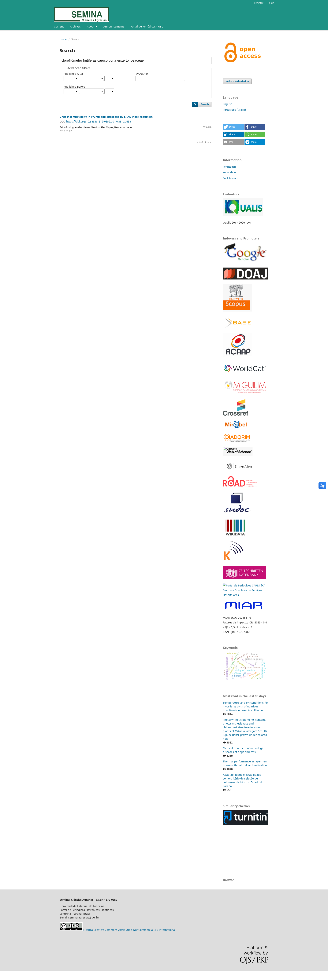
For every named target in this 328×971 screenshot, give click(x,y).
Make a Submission (237, 81)
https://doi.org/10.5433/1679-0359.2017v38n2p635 (98, 121)
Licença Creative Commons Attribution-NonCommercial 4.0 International (129, 930)
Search (205, 104)
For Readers (229, 166)
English (227, 104)
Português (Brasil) (234, 109)
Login (271, 3)
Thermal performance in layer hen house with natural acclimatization (245, 763)
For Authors (229, 172)
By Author (142, 73)
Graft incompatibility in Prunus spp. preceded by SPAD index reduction (106, 117)
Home (63, 39)
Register (258, 3)
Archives (75, 26)
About (91, 26)
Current (59, 26)
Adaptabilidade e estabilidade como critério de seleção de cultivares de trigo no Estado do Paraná (243, 780)
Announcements (113, 26)
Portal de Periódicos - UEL (146, 26)
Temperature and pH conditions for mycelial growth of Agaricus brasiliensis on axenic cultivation (245, 706)
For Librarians (230, 178)
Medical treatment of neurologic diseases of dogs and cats (243, 750)
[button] (233, 127)
